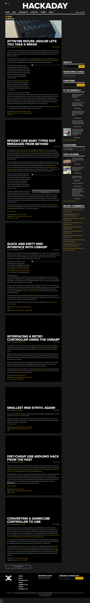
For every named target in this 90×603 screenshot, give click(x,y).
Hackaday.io (23, 12)
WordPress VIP (48, 595)
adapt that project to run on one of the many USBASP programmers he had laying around (18, 270)
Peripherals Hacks (26, 111)
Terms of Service (64, 592)
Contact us (74, 76)
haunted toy (26, 216)
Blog (14, 12)
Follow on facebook (64, 76)
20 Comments (77, 118)
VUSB (22, 379)
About (51, 12)
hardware (23, 375)
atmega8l (18, 377)
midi (16, 310)
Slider (31, 427)
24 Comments (56, 524)
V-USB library (18, 357)
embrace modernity (22, 81)
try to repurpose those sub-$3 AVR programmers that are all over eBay (29, 469)
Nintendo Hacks (24, 558)
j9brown (65, 218)
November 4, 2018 (12, 249)
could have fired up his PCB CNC (31, 291)
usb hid (12, 218)
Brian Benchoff (21, 524)
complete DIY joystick (38, 370)
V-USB (11, 115)
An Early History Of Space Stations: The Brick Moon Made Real (78, 113)
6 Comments (76, 198)
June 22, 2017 (10, 342)
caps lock (13, 216)
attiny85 (13, 429)
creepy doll (20, 216)
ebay (31, 491)
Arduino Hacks (16, 375)
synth (28, 429)
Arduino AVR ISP (20, 491)
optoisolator (21, 310)
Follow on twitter (67, 76)
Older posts (18, 566)
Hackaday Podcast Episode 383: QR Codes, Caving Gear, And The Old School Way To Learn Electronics (78, 192)
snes (10, 379)
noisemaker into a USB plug (19, 415)
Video (20, 582)
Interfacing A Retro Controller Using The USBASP (33, 338)
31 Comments (77, 173)
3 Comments (56, 146)
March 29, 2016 (11, 462)
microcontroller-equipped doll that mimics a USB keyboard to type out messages (28, 152)
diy (22, 377)
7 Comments (56, 342)
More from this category (69, 140)
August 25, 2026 (80, 12)
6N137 (12, 310)
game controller (28, 377)
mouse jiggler (26, 113)
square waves (22, 429)
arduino (13, 377)
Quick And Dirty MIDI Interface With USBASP (27, 245)
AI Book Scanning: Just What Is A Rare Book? (78, 160)
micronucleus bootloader (30, 546)
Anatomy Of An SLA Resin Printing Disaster (78, 96)
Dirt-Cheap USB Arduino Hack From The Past (33, 458)
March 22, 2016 (11, 524)
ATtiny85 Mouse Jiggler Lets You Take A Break (32, 42)
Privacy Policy (57, 592)
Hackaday (45, 6)
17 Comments (56, 410)
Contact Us (22, 589)
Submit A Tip (23, 585)
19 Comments (77, 108)
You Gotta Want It (78, 183)
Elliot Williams (18, 410)
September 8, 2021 (12, 146)
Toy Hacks (24, 214)
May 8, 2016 (10, 410)
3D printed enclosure (16, 113)
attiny (12, 560)
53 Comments (56, 47)
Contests (34, 12)
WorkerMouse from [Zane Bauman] (48, 60)
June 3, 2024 (10, 47)
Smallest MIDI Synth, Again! (31, 408)
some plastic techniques (21, 372)
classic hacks (23, 307)
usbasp (27, 310)
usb (22, 560)
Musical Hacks (25, 427)
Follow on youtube (69, 76)
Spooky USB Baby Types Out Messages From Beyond (31, 142)
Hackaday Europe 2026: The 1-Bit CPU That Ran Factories (78, 122)
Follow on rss (72, 76)
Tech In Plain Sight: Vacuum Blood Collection (78, 169)
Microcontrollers (16, 111)
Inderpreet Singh (20, 342)
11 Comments (56, 249)
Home (7, 12)
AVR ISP (27, 491)
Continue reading (12, 211)
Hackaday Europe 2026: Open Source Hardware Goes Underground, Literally (78, 132)
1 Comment (76, 180)
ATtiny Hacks (15, 307)
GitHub (37, 366)
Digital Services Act (73, 592)
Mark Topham (66, 248)
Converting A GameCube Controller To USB (28, 520)
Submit (43, 12)
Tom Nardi (18, 47)
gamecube (17, 560)
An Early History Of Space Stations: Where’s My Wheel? (78, 104)
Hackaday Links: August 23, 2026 (77, 177)
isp (8, 379)
